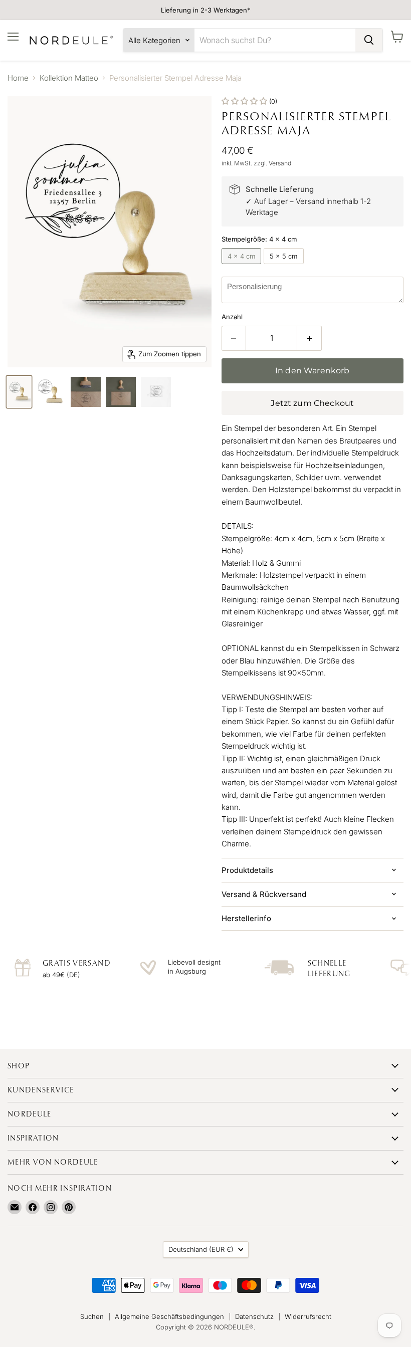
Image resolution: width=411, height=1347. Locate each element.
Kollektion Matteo (69, 78)
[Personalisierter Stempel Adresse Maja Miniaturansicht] (19, 392)
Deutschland (201, 1249)
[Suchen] (368, 40)
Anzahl (232, 317)
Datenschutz (254, 1316)
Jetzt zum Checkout (312, 403)
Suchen (92, 1316)
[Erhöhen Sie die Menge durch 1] (309, 338)
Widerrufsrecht (308, 1316)
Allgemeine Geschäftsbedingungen (169, 1316)
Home (18, 78)
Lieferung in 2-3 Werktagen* (206, 10)
